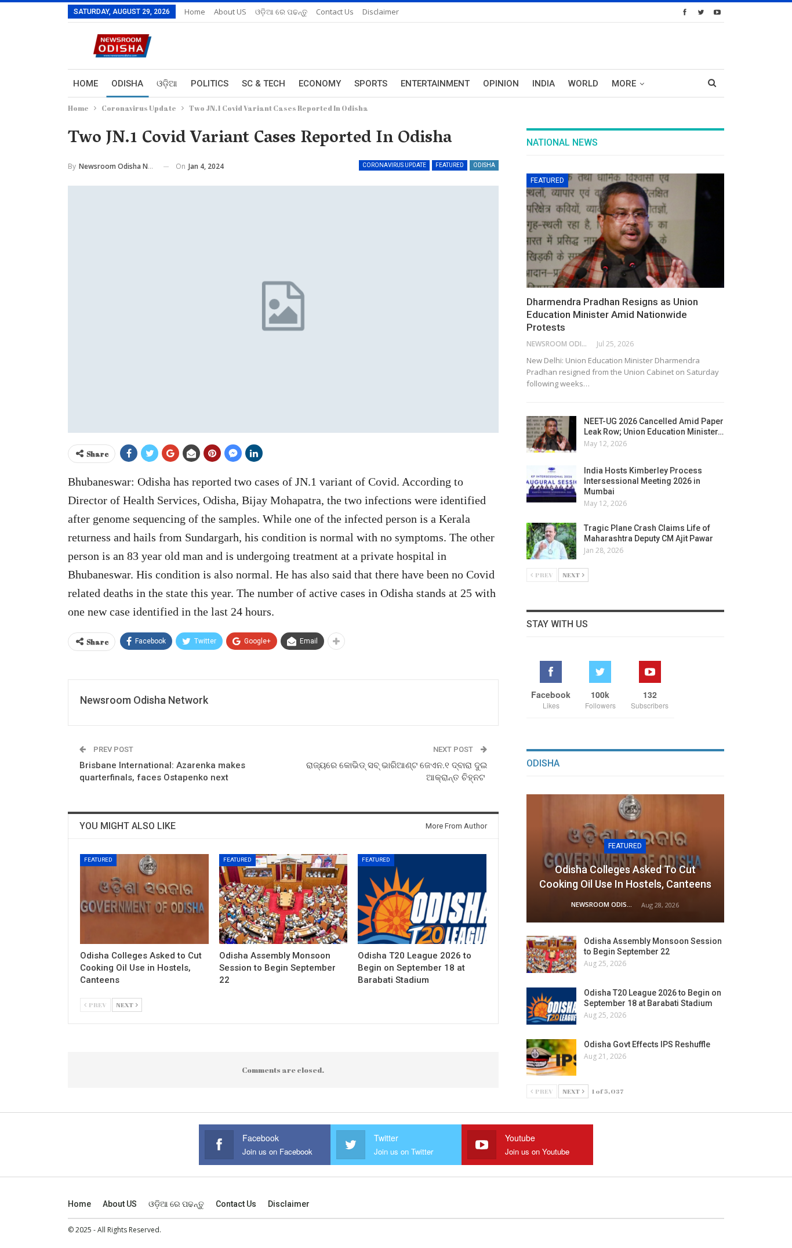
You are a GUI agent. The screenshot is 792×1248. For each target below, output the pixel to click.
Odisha (127, 83)
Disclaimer (380, 11)
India (543, 83)
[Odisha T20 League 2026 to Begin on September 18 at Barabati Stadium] (422, 899)
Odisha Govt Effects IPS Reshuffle (647, 1044)
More (624, 83)
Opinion (501, 83)
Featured (449, 165)
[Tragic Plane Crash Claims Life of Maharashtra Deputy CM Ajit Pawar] (551, 541)
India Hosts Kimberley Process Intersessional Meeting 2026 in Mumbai (643, 481)
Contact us (335, 11)
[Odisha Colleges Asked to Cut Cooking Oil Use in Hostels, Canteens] (144, 899)
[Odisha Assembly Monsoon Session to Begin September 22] (283, 899)
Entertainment (435, 83)
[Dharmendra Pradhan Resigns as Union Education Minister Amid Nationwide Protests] (625, 230)
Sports (370, 83)
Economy (320, 83)
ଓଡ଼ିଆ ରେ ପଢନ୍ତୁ (281, 11)
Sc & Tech (263, 83)
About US (230, 11)
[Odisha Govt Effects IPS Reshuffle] (551, 1057)
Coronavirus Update (394, 165)
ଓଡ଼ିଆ (167, 83)
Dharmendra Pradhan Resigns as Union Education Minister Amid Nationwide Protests (612, 314)
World (583, 83)
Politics (209, 83)
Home (194, 11)
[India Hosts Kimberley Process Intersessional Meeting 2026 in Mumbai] (551, 483)
